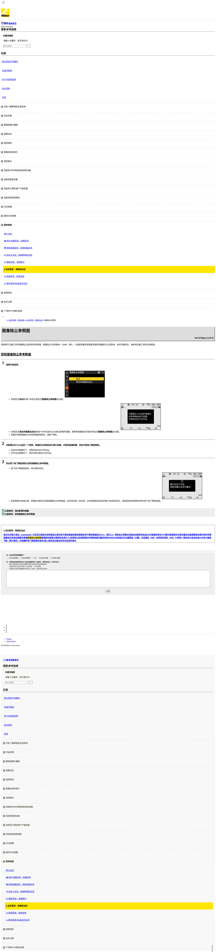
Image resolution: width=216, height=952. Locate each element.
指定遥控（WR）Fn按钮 (170, 538)
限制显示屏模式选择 (124, 535)
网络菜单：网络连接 (14, 276)
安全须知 (6, 88)
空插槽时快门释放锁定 (30, 541)
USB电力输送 (205, 538)
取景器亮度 (72, 535)
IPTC (68, 538)
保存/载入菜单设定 (48, 541)
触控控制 (104, 538)
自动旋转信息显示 (141, 535)
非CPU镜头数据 (166, 535)
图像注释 (54, 538)
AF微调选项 (154, 535)
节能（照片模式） (12, 541)
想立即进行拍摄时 (10, 61)
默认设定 (8, 234)
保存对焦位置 (179, 535)
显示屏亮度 (48, 535)
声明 (4, 97)
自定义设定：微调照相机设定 (18, 255)
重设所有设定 (62, 541)
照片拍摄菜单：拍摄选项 (16, 241)
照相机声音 (87, 538)
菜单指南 (21, 320)
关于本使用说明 (9, 79)
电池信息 (195, 538)
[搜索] (29, 45)
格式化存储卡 (10, 535)
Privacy (8, 639)
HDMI (110, 538)
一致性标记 (186, 538)
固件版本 (72, 541)
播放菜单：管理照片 (14, 262)
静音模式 (96, 538)
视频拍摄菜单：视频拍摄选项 (18, 248)
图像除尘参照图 (35, 538)
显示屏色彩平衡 (60, 535)
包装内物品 (7, 70)
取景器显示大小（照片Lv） (103, 535)
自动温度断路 (191, 535)
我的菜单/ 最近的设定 (16, 283)
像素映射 (46, 538)
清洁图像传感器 (21, 538)
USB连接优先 (119, 538)
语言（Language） (24, 535)
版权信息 (62, 538)
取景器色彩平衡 (84, 535)
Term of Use (10, 641)
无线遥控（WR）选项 (150, 538)
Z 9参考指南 (11, 320)
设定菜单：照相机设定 (15, 269)
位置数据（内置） (133, 538)
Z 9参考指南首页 (11, 660)
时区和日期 (38, 535)
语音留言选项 (76, 538)
